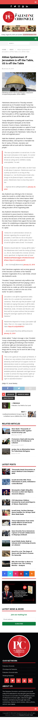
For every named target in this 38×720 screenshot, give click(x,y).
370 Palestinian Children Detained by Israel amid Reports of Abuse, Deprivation (23, 502)
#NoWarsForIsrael (28, 258)
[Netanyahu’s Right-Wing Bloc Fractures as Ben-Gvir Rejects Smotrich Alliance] (6, 492)
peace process (8, 398)
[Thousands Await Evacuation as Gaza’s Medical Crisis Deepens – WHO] (6, 472)
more (13, 704)
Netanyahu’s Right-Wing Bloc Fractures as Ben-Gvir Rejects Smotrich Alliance (22, 492)
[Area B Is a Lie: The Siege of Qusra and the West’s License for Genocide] (6, 554)
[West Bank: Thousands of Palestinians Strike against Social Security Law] (6, 431)
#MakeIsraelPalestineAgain (13, 258)
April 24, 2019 (16, 453)
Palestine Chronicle (8, 666)
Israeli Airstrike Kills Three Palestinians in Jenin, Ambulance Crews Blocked (23, 481)
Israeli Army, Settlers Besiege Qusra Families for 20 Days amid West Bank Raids (23, 512)
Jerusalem (10, 394)
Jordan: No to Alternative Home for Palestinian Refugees (23, 450)
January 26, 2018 (9, 68)
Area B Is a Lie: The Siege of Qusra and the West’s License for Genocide (22, 553)
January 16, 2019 (17, 435)
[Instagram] (19, 6)
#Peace (6, 260)
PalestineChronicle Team (26, 715)
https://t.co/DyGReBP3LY (16, 326)
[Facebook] (11, 6)
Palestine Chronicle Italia (10, 672)
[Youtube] (23, 6)
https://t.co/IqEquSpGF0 (17, 260)
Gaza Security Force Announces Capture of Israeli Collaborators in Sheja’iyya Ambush (23, 533)
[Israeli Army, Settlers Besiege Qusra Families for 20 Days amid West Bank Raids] (6, 513)
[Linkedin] (27, 6)
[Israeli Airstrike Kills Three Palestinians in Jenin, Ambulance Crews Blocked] (6, 482)
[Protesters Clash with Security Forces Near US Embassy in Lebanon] (6, 441)
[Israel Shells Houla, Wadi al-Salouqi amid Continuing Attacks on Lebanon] (6, 543)
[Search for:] (19, 43)
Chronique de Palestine (10, 669)
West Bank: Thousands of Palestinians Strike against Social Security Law (22, 430)
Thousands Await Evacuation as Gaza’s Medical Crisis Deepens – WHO (23, 471)
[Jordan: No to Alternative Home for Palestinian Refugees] (6, 451)
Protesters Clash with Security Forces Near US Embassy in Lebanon (23, 441)
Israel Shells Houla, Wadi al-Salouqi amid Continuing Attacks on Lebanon (24, 543)
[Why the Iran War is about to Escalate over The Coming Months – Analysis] (6, 564)
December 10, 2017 (18, 445)
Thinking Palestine (8, 676)
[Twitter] (15, 6)
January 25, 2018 (29, 265)
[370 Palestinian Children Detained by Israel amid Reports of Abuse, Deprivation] (6, 502)
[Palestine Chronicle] (19, 656)
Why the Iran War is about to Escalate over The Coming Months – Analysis (22, 563)
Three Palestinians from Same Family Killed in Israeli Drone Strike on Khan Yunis (23, 522)
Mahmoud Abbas (23, 394)
